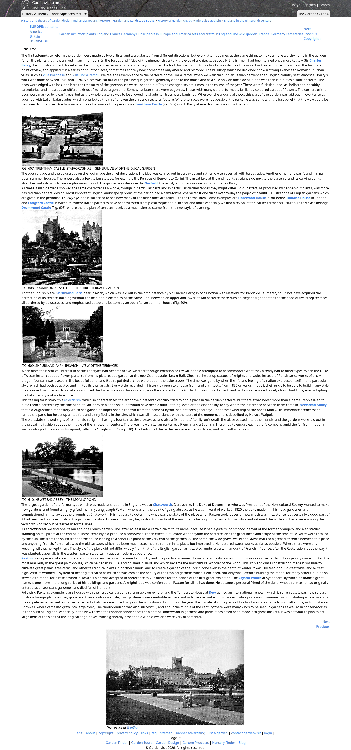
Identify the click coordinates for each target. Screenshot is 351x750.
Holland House (298, 198)
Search (324, 5)
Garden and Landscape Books (133, 20)
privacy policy (127, 733)
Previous (310, 33)
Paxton (27, 558)
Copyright (312, 38)
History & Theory (35, 14)
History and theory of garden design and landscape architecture (65, 20)
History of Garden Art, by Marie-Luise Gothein (189, 20)
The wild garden (244, 34)
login (268, 733)
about (90, 733)
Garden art (67, 34)
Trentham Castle (148, 104)
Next (307, 29)
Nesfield (151, 183)
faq (154, 733)
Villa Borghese (54, 75)
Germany (128, 34)
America (36, 31)
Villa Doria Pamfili (85, 75)
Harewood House (252, 198)
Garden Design (167, 742)
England (103, 34)
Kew (212, 592)
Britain (35, 36)
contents (44, 26)
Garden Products (195, 742)
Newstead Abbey (313, 405)
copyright (106, 733)
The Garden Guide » (313, 14)
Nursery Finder (223, 742)
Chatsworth (162, 504)
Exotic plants (86, 34)
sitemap (166, 733)
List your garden (303, 5)
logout (175, 738)
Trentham (133, 727)
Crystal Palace (250, 578)
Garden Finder (117, 742)
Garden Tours (141, 742)
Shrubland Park (69, 293)
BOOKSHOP (39, 41)
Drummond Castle (36, 207)
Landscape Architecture (68, 14)
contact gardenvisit (246, 733)
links (144, 733)
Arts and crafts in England (212, 34)
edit (79, 733)
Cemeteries (294, 34)
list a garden (218, 733)
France (115, 34)
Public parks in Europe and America (163, 34)
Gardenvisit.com (46, 2)
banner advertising (190, 733)
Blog (242, 742)
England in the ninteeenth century (247, 20)
